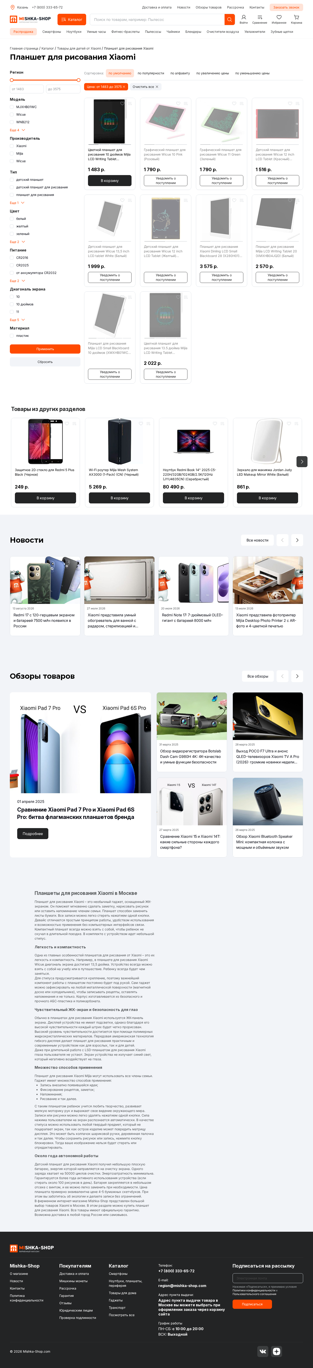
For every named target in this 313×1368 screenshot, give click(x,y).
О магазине (19, 1274)
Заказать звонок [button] (286, 7)
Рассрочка (235, 7)
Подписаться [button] (252, 1304)
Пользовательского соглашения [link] (254, 1294)
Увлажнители (254, 32)
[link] (128, 48)
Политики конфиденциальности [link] (254, 1290)
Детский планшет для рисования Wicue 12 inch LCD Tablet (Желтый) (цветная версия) (163, 251)
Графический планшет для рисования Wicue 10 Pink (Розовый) (165, 154)
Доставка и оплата (157, 7)
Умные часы (96, 32)
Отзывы (65, 1303)
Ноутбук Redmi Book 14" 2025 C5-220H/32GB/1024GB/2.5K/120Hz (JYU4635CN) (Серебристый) (189, 474)
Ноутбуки (73, 32)
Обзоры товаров (209, 7)
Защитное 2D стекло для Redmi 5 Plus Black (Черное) (44, 472)
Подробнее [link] (33, 833)
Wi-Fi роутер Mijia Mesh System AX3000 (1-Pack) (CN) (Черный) (114, 472)
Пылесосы (153, 32)
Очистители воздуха (223, 32)
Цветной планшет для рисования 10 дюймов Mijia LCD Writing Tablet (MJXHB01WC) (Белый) (109, 154)
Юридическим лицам (76, 1310)
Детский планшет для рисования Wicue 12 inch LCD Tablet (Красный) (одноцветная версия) (275, 154)
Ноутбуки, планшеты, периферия (125, 1283)
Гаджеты (116, 1300)
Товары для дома (122, 1293)
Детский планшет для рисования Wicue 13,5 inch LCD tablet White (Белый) (108, 251)
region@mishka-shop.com (182, 1285)
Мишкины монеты (73, 1281)
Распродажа (23, 32)
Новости (183, 7)
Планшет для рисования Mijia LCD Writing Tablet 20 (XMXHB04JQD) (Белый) (276, 251)
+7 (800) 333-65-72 (47, 7)
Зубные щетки (282, 32)
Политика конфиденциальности (26, 1298)
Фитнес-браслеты (125, 32)
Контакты (257, 7)
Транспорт (117, 1307)
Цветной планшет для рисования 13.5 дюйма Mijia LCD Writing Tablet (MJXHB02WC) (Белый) (165, 348)
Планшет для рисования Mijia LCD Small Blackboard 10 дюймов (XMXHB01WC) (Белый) (108, 348)
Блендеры (193, 32)
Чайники (173, 32)
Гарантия (66, 1296)
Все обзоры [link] (257, 676)
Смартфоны (51, 32)
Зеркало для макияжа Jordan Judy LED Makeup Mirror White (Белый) (264, 472)
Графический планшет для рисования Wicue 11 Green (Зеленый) (221, 154)
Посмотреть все (122, 1315)
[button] (72, 19)
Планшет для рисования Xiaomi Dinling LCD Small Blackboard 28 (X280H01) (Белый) (219, 251)
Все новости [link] (257, 540)
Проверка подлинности (77, 1318)
